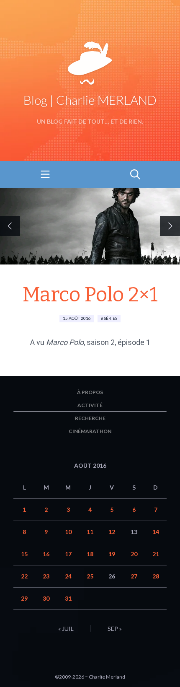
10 (68, 531)
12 (111, 531)
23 (46, 576)
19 (111, 553)
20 (134, 553)
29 (24, 598)
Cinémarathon (90, 431)
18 (90, 553)
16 (46, 553)
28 (155, 576)
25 (90, 576)
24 (68, 576)
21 (155, 553)
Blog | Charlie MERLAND (90, 99)
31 (68, 598)
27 (134, 576)
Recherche (90, 418)
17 (68, 553)
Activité (90, 405)
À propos (90, 392)
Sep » (115, 628)
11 (90, 531)
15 (24, 553)
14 (155, 531)
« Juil (66, 628)
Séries (110, 318)
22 (24, 576)
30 (46, 598)
